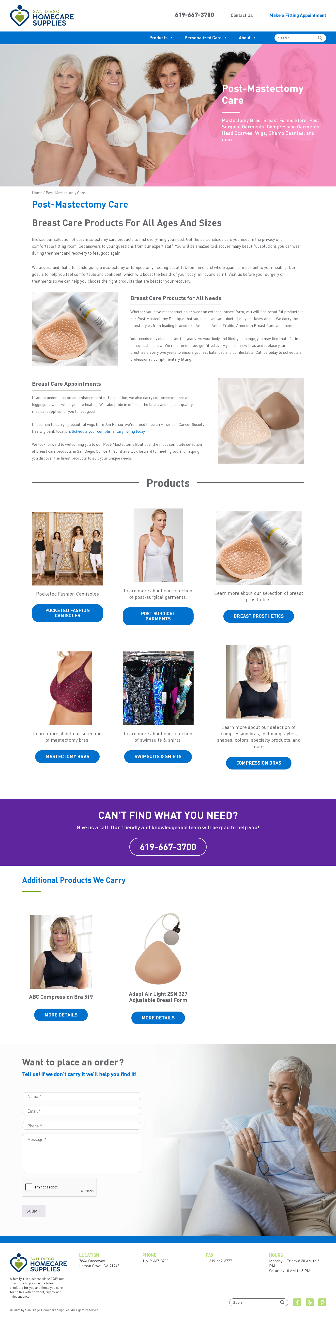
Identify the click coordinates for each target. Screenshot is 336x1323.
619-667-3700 (194, 14)
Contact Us (242, 15)
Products (159, 37)
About (245, 37)
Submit (33, 1211)
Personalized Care (203, 37)
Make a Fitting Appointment (297, 15)
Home (37, 192)
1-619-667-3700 (155, 1260)
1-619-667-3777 (219, 1260)
